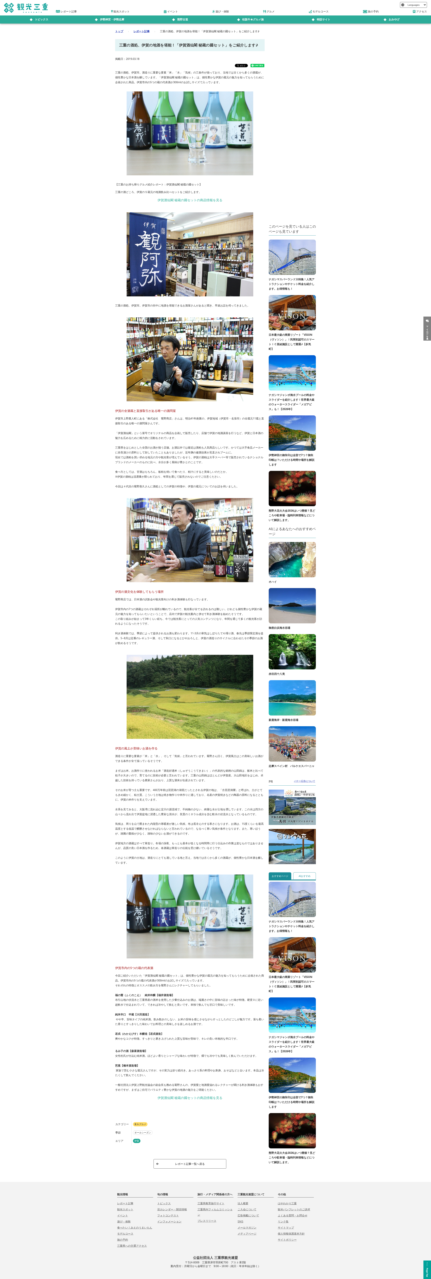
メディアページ (247, 1233)
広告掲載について (248, 1215)
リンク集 (283, 1221)
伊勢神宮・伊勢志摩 (112, 19)
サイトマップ (286, 1227)
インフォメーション (169, 1221)
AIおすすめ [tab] (304, 876)
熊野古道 (182, 19)
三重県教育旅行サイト (210, 1203)
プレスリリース (206, 1220)
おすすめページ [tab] (280, 876)
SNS (240, 1221)
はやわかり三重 (287, 1203)
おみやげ (394, 19)
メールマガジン (247, 1227)
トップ (119, 31)
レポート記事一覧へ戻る (190, 1164)
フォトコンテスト (168, 1215)
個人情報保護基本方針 (291, 1233)
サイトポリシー (287, 1239)
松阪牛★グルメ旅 (253, 19)
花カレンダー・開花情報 (172, 1209)
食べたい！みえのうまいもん (134, 1227)
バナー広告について (304, 781)
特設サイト (323, 19)
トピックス (41, 19)
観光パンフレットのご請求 (294, 1209)
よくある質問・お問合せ (292, 1215)
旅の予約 (122, 1239)
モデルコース (125, 1233)
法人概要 (243, 1203)
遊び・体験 (124, 1221)
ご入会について (247, 1209)
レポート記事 (142, 31)
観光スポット (125, 1209)
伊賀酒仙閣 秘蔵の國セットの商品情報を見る (190, 200)
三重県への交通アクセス (132, 1245)
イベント (122, 1215)
